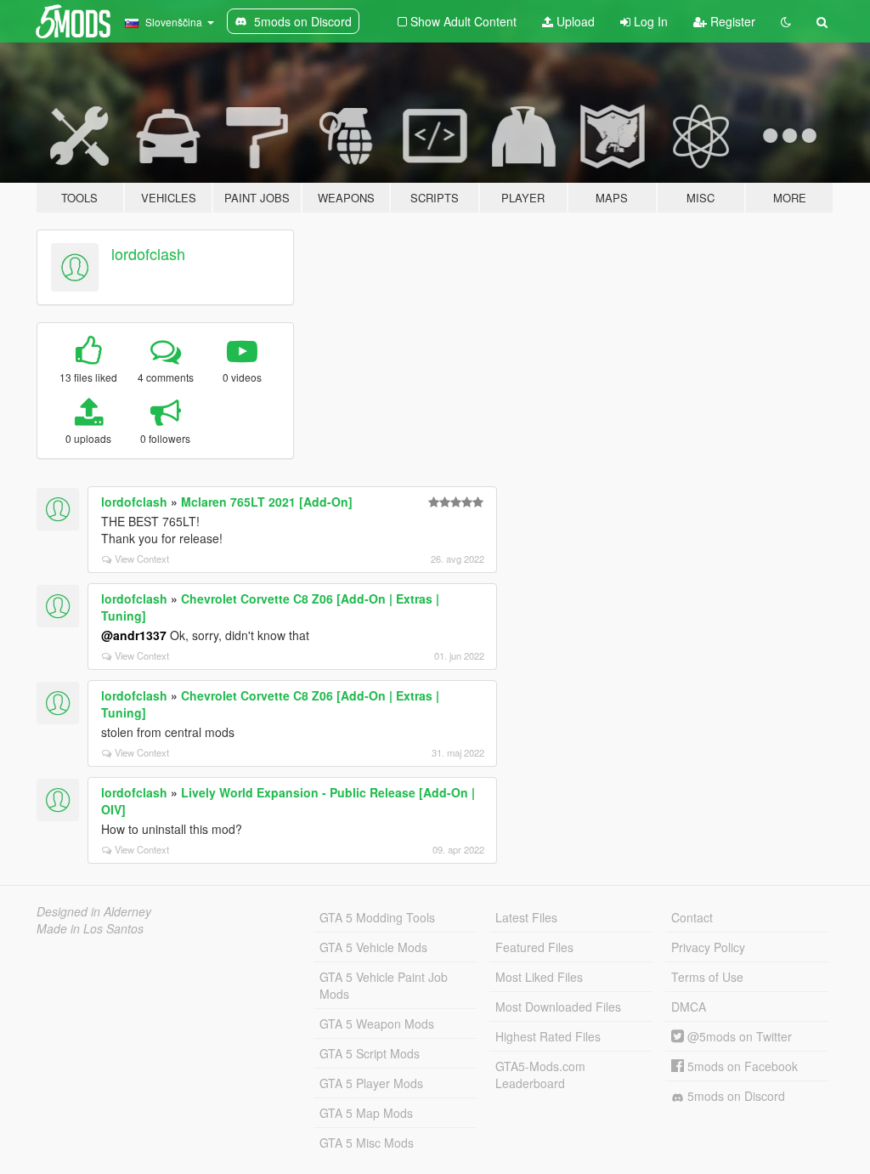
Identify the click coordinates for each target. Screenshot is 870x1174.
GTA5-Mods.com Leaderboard (540, 1075)
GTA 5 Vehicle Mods (373, 947)
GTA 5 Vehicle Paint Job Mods (383, 985)
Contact (692, 917)
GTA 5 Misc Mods (366, 1142)
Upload (574, 21)
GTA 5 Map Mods (366, 1112)
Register (731, 21)
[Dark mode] (786, 21)
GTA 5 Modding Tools (377, 917)
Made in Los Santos (90, 928)
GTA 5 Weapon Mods (376, 1023)
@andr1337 (134, 635)
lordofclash (148, 253)
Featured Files (534, 947)
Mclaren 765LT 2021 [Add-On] (267, 501)
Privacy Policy (708, 947)
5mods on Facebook (741, 1066)
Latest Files (526, 917)
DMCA (688, 1006)
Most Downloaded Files (558, 1006)
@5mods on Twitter (738, 1036)
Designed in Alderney (94, 911)
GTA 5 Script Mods (369, 1053)
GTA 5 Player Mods (371, 1083)
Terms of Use (707, 976)
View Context (142, 558)
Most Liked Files (539, 976)
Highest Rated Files (548, 1036)
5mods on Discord (734, 1095)
